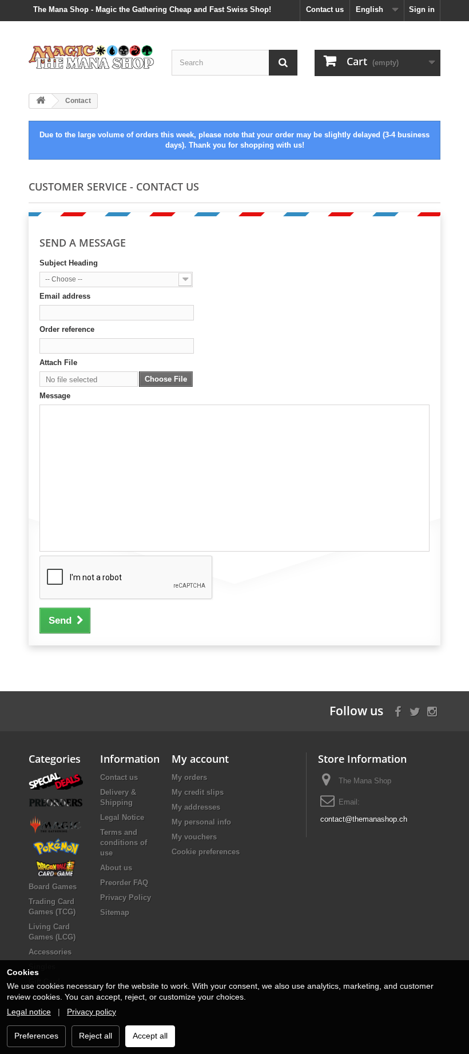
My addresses (196, 807)
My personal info (201, 822)
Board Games (53, 886)
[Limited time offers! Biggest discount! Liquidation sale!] (56, 780)
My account (200, 759)
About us (116, 867)
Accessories (50, 952)
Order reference (66, 329)
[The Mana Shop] (91, 56)
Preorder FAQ (124, 882)
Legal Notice (122, 817)
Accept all (150, 1035)
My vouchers (194, 837)
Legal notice (29, 1011)
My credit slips (198, 792)
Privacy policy (91, 1011)
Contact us (325, 9)
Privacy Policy (125, 897)
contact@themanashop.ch (363, 819)
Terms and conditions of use (123, 842)
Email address (64, 296)
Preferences (36, 1035)
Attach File (58, 362)
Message (54, 395)
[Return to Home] (40, 101)
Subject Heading (68, 263)
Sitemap (114, 912)
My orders (189, 777)
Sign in (422, 9)
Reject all (95, 1035)
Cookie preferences (206, 851)
